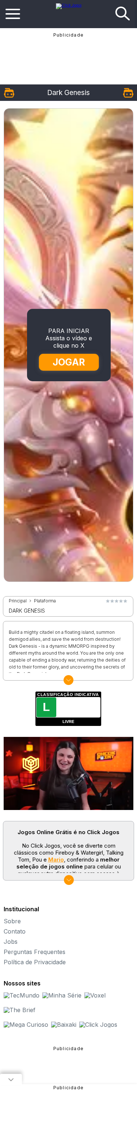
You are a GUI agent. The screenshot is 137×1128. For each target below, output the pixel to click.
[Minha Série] (61, 995)
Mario (56, 859)
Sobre (12, 921)
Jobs (11, 941)
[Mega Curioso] (26, 1024)
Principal (18, 601)
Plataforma (45, 601)
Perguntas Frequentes (34, 951)
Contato (15, 931)
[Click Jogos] (68, 5)
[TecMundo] (21, 995)
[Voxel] (95, 995)
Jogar (69, 362)
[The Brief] (19, 1010)
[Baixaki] (63, 1024)
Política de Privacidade (35, 962)
